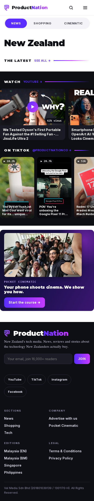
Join (82, 359)
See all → (42, 60)
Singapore (12, 465)
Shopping (42, 23)
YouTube (14, 379)
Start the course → (24, 302)
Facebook (15, 391)
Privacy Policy (61, 458)
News (16, 23)
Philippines (13, 472)
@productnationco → (52, 150)
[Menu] (85, 7)
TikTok (36, 379)
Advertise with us (63, 418)
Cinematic (73, 23)
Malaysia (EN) (15, 451)
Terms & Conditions (65, 451)
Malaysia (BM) (15, 458)
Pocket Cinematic (63, 425)
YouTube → (32, 81)
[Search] (71, 7)
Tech (8, 433)
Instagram (59, 379)
